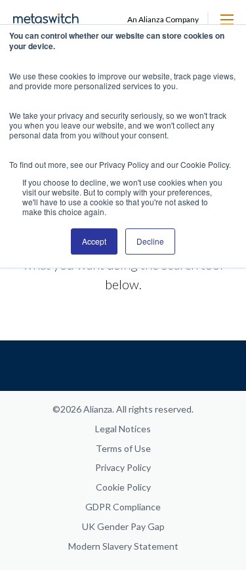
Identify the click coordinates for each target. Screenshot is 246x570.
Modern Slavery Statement (123, 546)
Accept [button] (94, 241)
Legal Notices (123, 428)
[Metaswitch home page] (46, 19)
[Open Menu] (226, 20)
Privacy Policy (123, 467)
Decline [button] (150, 241)
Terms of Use (123, 448)
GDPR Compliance (123, 506)
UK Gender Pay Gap (123, 526)
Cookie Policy (123, 487)
